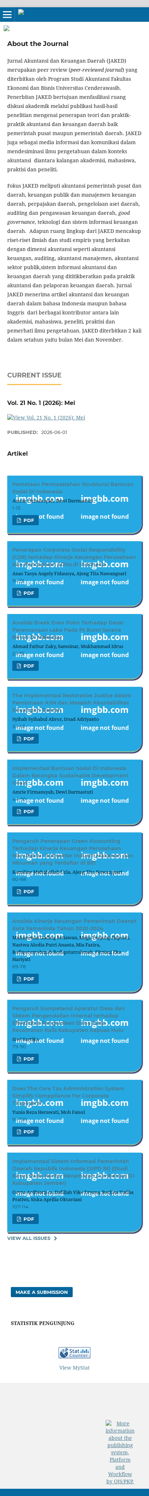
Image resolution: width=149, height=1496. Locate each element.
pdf (28, 520)
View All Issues (28, 1238)
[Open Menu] (7, 14)
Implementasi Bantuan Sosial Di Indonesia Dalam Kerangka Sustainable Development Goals (70, 775)
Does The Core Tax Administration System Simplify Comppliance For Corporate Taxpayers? (68, 1095)
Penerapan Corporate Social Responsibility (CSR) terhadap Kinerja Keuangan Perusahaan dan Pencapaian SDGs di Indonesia (74, 557)
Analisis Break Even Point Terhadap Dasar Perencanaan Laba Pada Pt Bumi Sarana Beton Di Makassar (68, 629)
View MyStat (74, 1367)
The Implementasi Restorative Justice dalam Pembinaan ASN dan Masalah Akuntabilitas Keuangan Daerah (71, 702)
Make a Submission (42, 1292)
